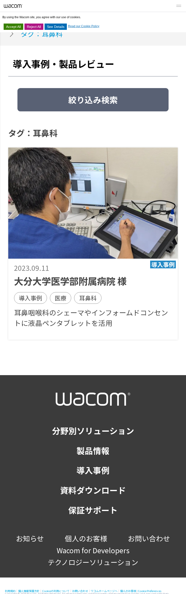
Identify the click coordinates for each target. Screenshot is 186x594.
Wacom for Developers (93, 550)
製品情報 (93, 450)
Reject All (34, 27)
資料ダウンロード (93, 490)
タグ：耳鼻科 (42, 34)
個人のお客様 (86, 538)
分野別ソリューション (93, 431)
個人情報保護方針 (28, 591)
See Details (55, 27)
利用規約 (10, 591)
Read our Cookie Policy (83, 26)
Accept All (13, 27)
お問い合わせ (149, 538)
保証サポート (93, 510)
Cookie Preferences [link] (149, 591)
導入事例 (93, 470)
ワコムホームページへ (104, 591)
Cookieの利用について (56, 591)
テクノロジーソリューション (93, 562)
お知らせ (30, 538)
